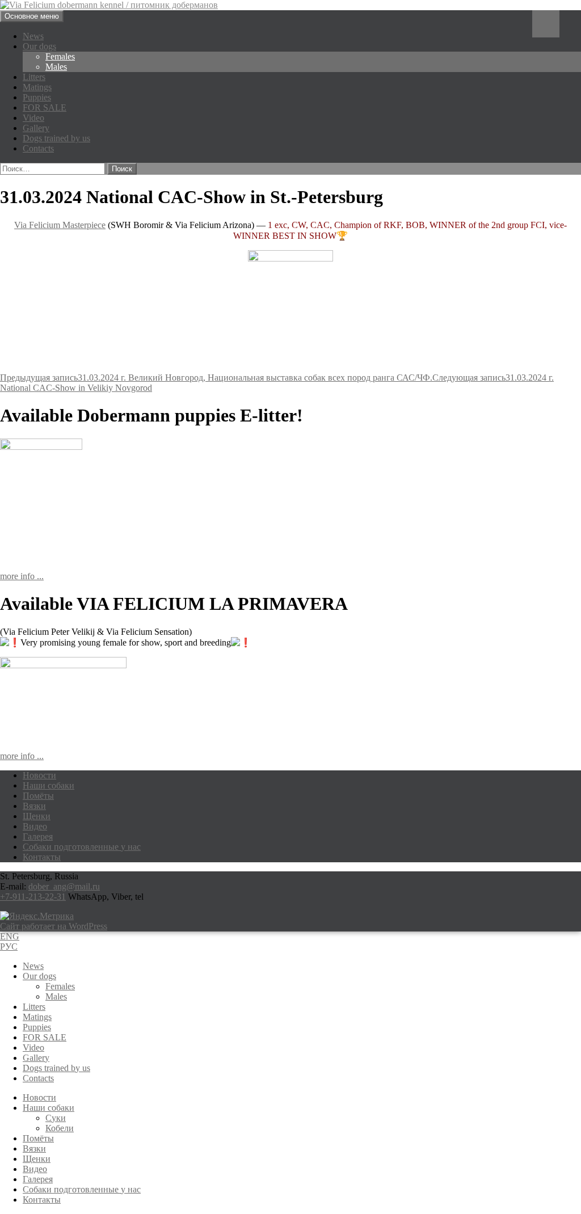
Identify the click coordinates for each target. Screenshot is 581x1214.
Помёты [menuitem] (38, 1138)
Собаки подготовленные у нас (82, 847)
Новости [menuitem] (39, 1097)
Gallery (36, 128)
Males (56, 66)
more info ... (22, 576)
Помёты (38, 795)
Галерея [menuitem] (38, 1179)
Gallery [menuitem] (36, 1058)
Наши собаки (48, 785)
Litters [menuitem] (34, 1006)
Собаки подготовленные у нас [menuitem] (82, 1189)
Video (33, 118)
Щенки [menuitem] (36, 1159)
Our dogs (39, 46)
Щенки (36, 816)
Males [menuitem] (56, 996)
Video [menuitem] (33, 1047)
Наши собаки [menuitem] (48, 1107)
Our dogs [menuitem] (39, 976)
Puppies (37, 97)
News (33, 36)
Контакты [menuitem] (42, 1199)
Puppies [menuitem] (37, 1027)
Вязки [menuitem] (34, 1148)
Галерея (38, 836)
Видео (35, 826)
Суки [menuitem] (55, 1118)
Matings (37, 87)
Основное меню (32, 16)
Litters (34, 77)
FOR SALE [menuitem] (44, 1037)
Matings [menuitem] (37, 1017)
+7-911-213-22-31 (33, 896)
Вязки (34, 806)
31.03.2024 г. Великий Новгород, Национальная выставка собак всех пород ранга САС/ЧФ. (216, 377)
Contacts (38, 148)
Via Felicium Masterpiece (60, 225)
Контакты (42, 857)
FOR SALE (44, 107)
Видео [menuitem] (35, 1169)
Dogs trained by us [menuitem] (56, 1068)
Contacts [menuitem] (38, 1078)
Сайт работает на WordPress (53, 926)
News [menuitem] (33, 966)
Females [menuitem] (60, 986)
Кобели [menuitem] (59, 1128)
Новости (39, 775)
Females (60, 56)
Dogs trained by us (56, 138)
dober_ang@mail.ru (64, 886)
